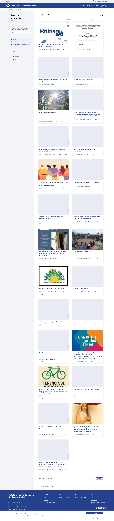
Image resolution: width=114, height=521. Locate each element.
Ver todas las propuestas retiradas (46, 486)
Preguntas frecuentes (80, 497)
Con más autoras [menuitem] (99, 19)
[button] (13, 37)
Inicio (45, 497)
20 (51, 478)
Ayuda (97, 5)
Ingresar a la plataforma (65, 497)
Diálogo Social (18, 9)
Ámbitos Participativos (49, 502)
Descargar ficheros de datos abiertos (98, 503)
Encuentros (94, 500)
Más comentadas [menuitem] (81, 19)
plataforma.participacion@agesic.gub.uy (18, 506)
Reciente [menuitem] (69, 19)
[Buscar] (29, 32)
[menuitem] (21, 32)
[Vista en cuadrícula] (102, 15)
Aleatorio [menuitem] (74, 19)
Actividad (93, 497)
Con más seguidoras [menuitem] (90, 19)
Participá (82, 5)
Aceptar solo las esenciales (95, 516)
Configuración (95, 518)
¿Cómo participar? (90, 5)
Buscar (104, 6)
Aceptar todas (95, 513)
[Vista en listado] (100, 15)
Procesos (11, 9)
